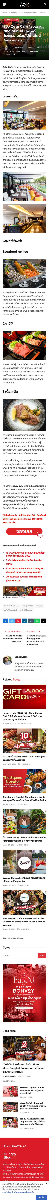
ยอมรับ (41, 1197)
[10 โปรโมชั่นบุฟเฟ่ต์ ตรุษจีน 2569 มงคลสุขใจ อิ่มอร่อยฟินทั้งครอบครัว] (24, 740)
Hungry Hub (27, 606)
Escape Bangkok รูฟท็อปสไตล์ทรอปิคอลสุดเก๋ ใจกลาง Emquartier (24, 879)
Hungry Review (11, 20)
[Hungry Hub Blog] (24, 4)
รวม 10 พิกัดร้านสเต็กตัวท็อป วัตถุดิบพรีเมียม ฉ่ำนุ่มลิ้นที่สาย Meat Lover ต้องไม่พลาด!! (32, 1121)
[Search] (44, 4)
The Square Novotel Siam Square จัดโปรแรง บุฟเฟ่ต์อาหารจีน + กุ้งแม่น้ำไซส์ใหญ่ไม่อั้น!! (24, 798)
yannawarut (18, 47)
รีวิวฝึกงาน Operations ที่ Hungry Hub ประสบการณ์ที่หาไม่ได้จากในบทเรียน (36, 640)
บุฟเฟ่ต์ (39, 606)
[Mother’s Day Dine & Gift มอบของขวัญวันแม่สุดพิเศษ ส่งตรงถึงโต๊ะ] (10, 1091)
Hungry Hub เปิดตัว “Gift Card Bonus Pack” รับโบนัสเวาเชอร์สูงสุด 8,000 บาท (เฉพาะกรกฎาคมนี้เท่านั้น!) (22, 716)
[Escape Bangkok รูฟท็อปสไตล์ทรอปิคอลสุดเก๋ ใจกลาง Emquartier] (24, 862)
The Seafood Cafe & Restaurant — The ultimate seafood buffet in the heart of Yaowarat (24, 922)
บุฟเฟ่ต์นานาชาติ (10, 610)
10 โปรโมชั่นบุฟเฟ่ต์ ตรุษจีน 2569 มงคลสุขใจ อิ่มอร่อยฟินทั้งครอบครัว (24, 758)
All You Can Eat (11, 606)
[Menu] (4, 4)
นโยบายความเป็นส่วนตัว (24, 1192)
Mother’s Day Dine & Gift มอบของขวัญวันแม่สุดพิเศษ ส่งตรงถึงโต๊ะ (32, 1090)
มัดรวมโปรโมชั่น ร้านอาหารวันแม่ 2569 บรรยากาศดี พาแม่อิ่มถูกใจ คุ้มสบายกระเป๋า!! (33, 1106)
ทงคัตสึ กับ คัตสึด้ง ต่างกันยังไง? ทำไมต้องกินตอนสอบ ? (12, 638)
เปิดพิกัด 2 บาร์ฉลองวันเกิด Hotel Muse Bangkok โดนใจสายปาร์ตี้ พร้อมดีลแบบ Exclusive (23, 1068)
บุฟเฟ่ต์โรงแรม (26, 610)
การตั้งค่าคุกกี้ (7, 1192)
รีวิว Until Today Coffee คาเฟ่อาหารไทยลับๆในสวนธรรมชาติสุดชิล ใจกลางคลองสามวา (24, 839)
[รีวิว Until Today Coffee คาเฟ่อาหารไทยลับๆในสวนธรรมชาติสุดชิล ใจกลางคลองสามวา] (24, 821)
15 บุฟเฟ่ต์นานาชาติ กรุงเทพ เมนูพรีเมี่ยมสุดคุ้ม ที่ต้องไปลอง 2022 (25, 555)
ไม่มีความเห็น (34, 51)
